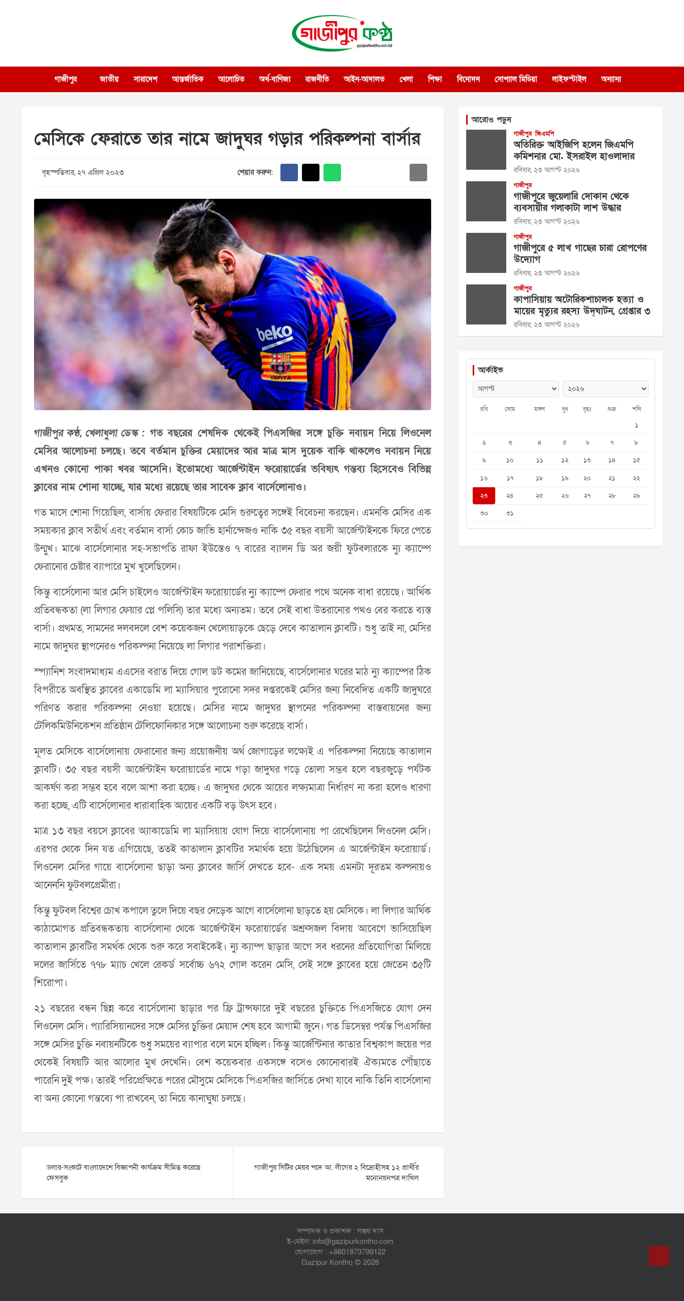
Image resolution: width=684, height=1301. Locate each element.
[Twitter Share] (310, 172)
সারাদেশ (145, 79)
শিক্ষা (435, 79)
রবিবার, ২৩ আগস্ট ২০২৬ (546, 170)
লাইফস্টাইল (569, 79)
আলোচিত (231, 79)
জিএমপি (544, 134)
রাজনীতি (317, 79)
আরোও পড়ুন (491, 119)
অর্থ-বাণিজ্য (274, 79)
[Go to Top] (659, 1256)
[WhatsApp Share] (332, 172)
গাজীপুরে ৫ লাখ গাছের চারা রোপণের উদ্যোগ (580, 254)
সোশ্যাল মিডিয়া (516, 79)
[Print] (354, 172)
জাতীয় (109, 79)
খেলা (406, 79)
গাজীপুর (66, 79)
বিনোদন (468, 79)
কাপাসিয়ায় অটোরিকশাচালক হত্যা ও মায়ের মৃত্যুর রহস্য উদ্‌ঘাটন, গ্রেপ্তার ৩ (582, 305)
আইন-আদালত (364, 79)
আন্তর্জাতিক (187, 79)
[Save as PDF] (375, 172)
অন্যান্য (611, 79)
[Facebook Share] (289, 172)
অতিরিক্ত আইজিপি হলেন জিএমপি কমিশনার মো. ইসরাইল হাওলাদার (574, 151)
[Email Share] (418, 172)
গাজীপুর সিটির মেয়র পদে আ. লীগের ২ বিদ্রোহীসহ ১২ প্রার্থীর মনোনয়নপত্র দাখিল (336, 1172)
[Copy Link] (397, 172)
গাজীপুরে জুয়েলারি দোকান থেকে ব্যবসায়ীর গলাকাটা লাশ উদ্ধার (571, 202)
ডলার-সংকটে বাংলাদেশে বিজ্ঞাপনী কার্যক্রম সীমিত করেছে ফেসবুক (123, 1172)
